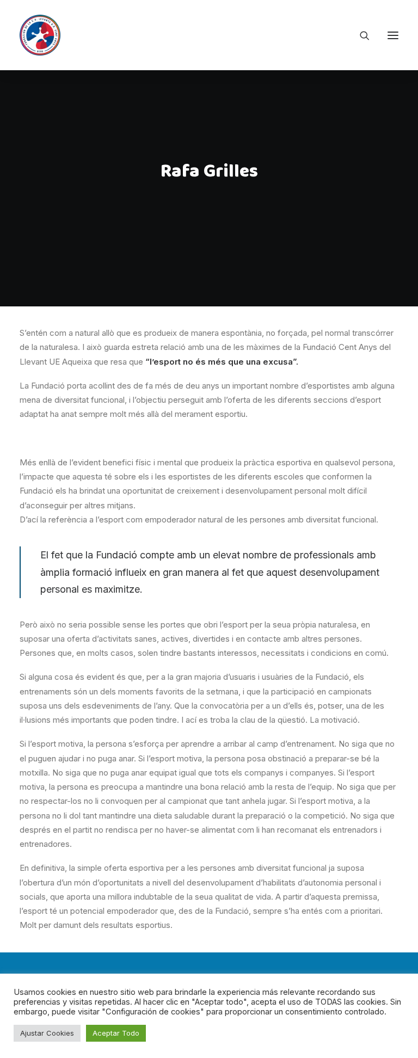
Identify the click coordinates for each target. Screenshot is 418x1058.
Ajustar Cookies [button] (47, 1033)
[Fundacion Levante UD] (40, 35)
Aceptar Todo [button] (116, 1033)
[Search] (360, 35)
